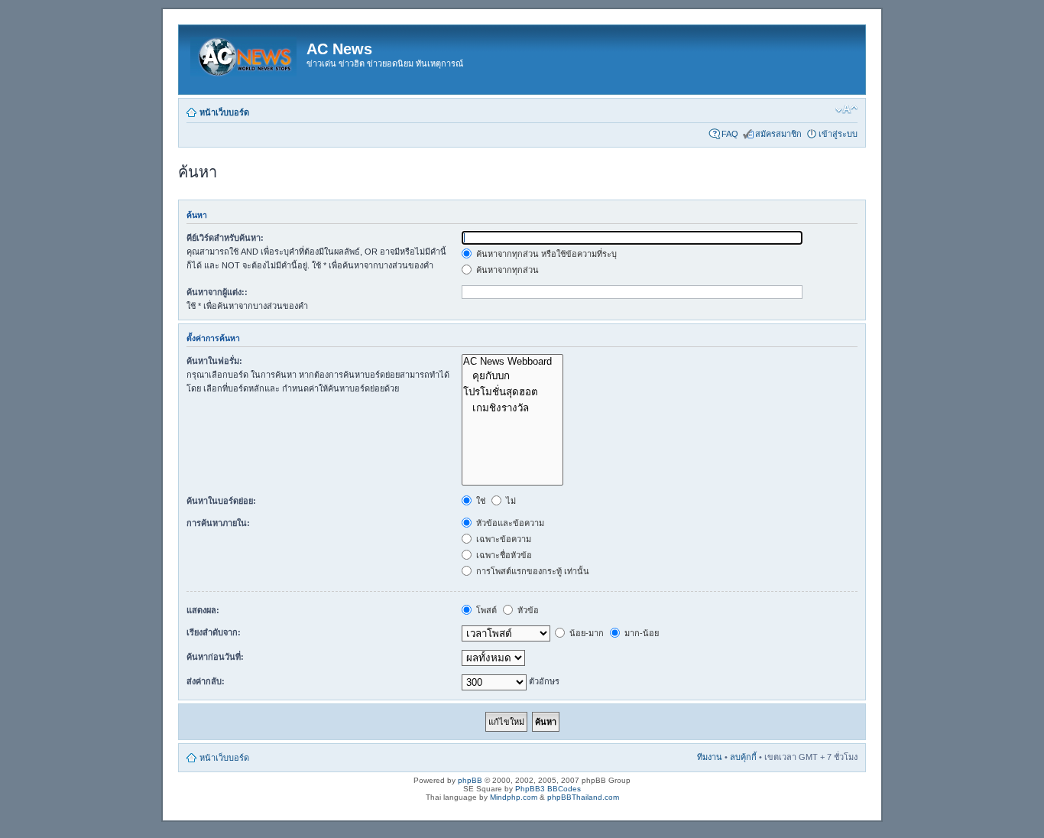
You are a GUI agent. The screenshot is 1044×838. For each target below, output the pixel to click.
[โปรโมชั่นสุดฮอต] (512, 392)
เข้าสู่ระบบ (838, 133)
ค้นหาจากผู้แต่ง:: (217, 292)
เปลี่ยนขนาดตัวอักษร (846, 109)
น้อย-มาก (585, 633)
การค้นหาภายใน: (218, 523)
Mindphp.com (513, 797)
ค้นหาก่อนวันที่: (215, 656)
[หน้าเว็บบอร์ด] (244, 53)
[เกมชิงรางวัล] (512, 408)
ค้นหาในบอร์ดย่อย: (221, 500)
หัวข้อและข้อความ (509, 523)
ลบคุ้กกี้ (743, 757)
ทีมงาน (709, 757)
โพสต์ (485, 610)
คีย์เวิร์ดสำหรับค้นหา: (225, 237)
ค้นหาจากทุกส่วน (506, 269)
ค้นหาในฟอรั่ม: (214, 360)
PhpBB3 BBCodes (548, 788)
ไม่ (510, 500)
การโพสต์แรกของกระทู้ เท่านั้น (531, 571)
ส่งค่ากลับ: (205, 681)
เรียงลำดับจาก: (213, 632)
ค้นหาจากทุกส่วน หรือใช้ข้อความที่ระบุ (545, 253)
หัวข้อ (527, 610)
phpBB (470, 780)
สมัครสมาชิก (778, 133)
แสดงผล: (202, 610)
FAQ (729, 133)
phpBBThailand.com (583, 797)
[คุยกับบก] (512, 376)
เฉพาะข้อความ (502, 539)
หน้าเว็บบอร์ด (224, 112)
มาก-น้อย (640, 633)
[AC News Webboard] (512, 362)
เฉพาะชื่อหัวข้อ (503, 555)
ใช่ (479, 500)
